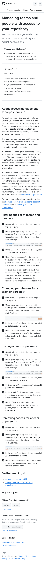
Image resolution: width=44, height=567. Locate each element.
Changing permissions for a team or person (20, 290)
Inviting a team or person (18, 346)
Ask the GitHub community (14, 542)
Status (34, 556)
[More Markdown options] (22, 69)
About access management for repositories (20, 110)
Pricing (4, 558)
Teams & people (36, 10)
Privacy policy (6, 509)
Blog (23, 558)
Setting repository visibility (16, 479)
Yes (7, 505)
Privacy (27, 556)
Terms (21, 556)
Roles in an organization (31, 194)
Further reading (12, 473)
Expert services (14, 558)
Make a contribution (13, 527)
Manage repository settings (17, 10)
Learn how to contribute (9, 530)
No (17, 505)
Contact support (10, 545)
